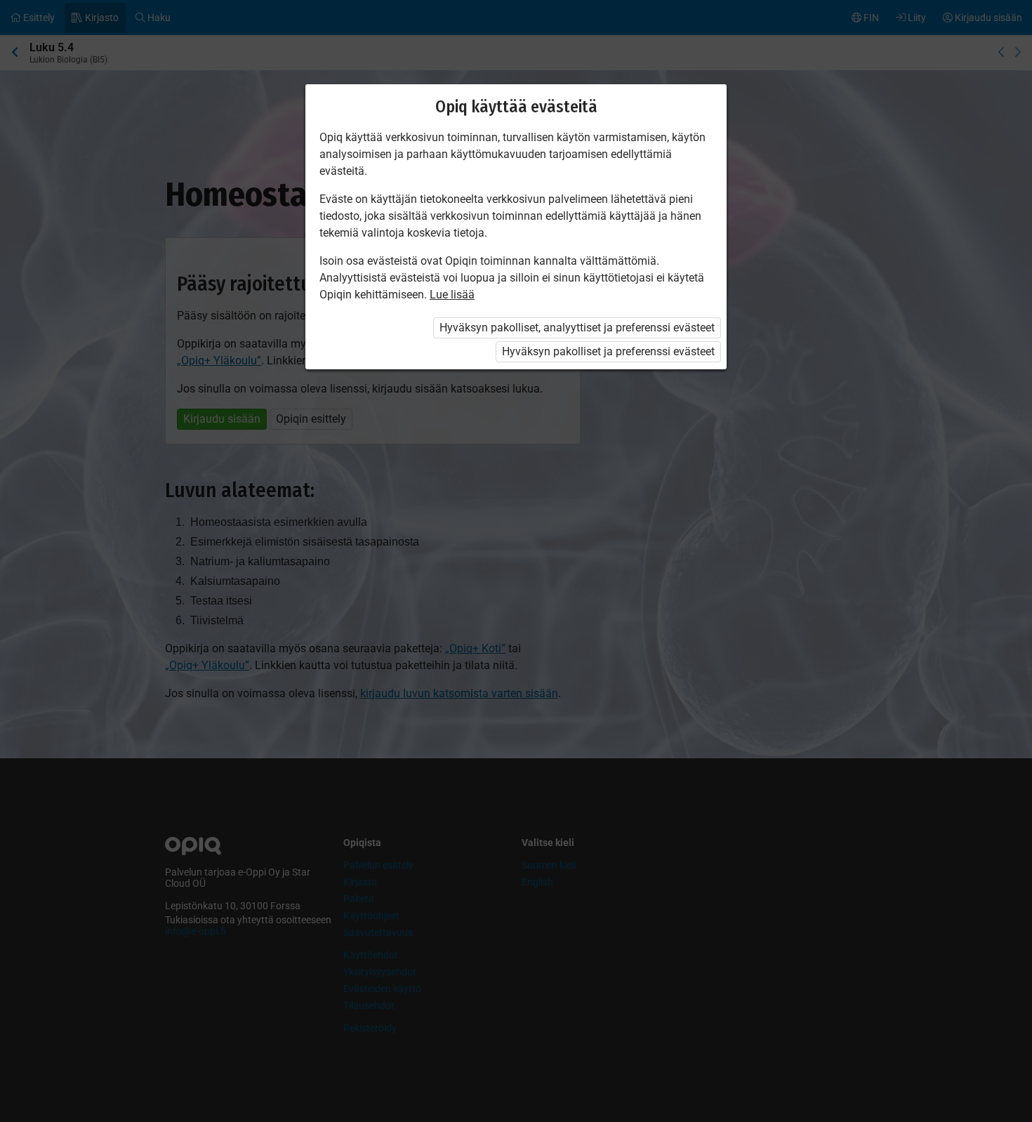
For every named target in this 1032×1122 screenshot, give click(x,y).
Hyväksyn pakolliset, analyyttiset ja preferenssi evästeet (577, 327)
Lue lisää (452, 294)
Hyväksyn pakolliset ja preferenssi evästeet (608, 351)
